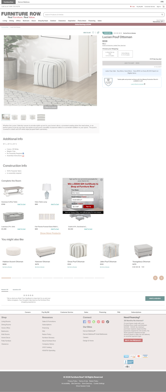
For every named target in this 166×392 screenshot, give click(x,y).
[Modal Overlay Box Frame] (83, 196)
